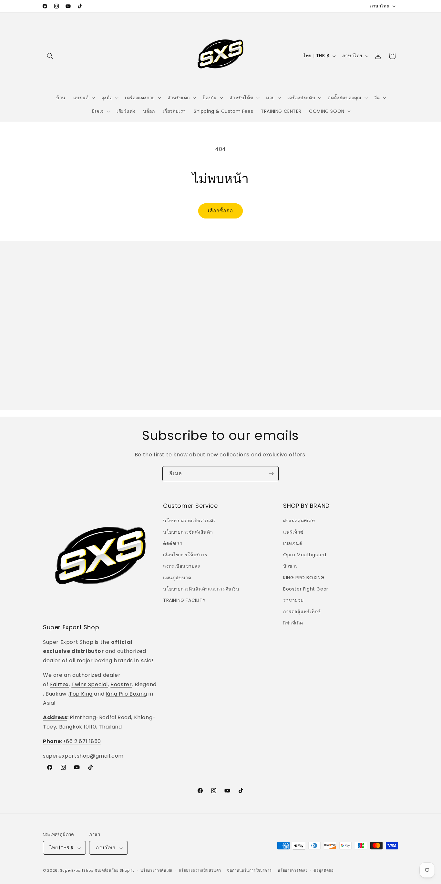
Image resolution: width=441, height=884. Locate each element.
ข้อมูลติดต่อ (323, 870)
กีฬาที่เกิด (293, 623)
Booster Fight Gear (305, 589)
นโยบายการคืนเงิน (156, 870)
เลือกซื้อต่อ (220, 210)
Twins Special (89, 684)
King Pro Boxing (126, 694)
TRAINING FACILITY (184, 600)
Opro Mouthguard (304, 554)
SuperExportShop (77, 870)
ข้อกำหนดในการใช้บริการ (249, 870)
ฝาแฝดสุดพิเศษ (299, 520)
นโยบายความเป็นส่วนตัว (189, 520)
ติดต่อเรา (172, 543)
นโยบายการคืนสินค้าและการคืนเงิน (201, 589)
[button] (50, 56)
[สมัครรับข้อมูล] (271, 473)
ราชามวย (293, 600)
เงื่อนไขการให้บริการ (185, 554)
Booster (121, 684)
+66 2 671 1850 (82, 741)
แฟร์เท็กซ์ (293, 532)
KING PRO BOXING (303, 577)
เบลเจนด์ (292, 543)
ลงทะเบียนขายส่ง (181, 566)
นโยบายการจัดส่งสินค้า (188, 532)
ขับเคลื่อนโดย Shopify (115, 870)
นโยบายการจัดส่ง (292, 870)
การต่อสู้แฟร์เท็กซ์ (302, 611)
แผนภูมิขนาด (177, 577)
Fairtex (59, 684)
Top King (81, 694)
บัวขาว (290, 566)
